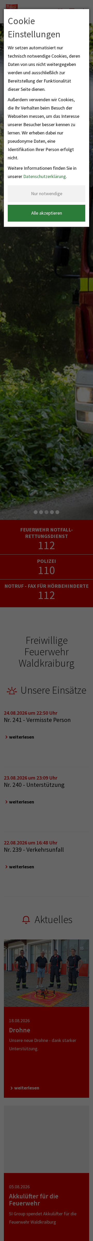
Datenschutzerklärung (44, 176)
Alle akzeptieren (46, 213)
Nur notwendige (46, 193)
